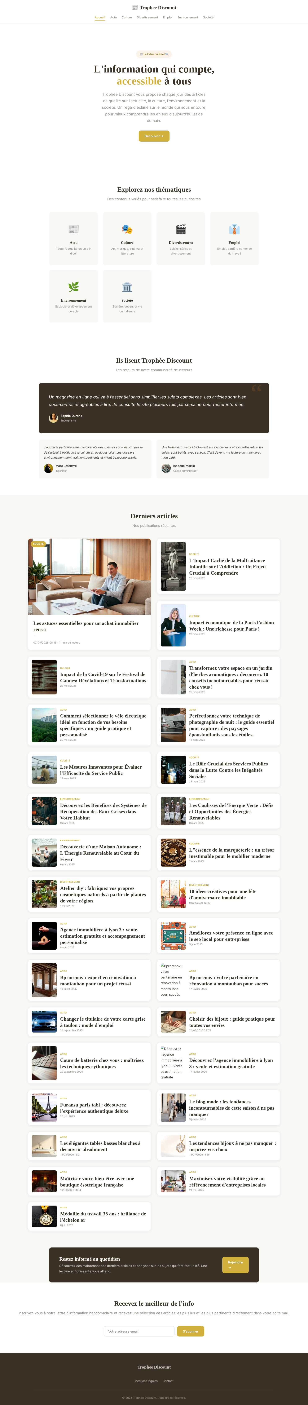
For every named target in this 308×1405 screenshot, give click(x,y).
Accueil (100, 17)
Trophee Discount (154, 7)
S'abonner (190, 1331)
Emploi (167, 17)
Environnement (187, 17)
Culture (127, 17)
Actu (113, 17)
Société (208, 17)
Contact (168, 1381)
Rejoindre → (235, 1265)
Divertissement (147, 17)
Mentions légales (146, 1381)
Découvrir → (154, 136)
